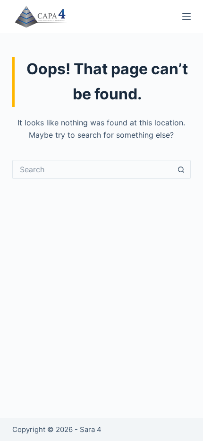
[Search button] (181, 169)
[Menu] (186, 16)
